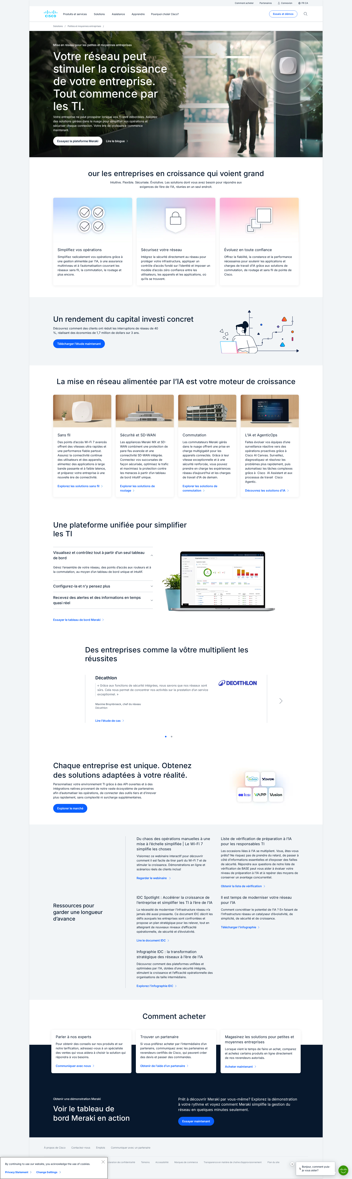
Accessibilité (161, 1162)
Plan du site (273, 1162)
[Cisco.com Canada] (50, 14)
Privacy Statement (16, 1172)
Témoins (145, 1162)
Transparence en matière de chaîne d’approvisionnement (233, 1162)
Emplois (100, 1147)
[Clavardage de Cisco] (343, 1170)
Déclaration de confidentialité (120, 1162)
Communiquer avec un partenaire (130, 1147)
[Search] (305, 14)
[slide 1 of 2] (165, 736)
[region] (54, 1168)
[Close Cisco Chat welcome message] (292, 1164)
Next (281, 701)
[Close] (103, 1162)
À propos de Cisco (54, 1147)
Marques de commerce (186, 1162)
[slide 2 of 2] (171, 736)
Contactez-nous (80, 1147)
